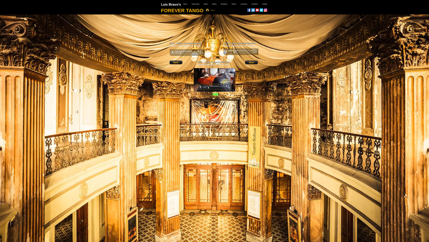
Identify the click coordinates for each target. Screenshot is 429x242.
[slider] (201, 51)
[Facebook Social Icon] (249, 10)
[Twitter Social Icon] (253, 10)
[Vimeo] (261, 10)
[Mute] (199, 51)
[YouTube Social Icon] (257, 10)
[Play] (172, 52)
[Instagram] (265, 10)
